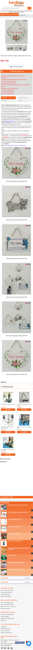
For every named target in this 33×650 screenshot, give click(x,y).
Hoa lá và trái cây (5, 630)
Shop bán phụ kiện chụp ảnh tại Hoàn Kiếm (18, 512)
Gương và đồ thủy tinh (6, 632)
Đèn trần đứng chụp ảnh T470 (15, 526)
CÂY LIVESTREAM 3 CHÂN (14, 519)
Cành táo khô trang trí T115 (14, 533)
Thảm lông (3, 626)
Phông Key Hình (12, 555)
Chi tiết (4, 97)
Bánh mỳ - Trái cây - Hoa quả (8, 606)
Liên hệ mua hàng (22, 97)
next (30, 421)
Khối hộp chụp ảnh (5, 628)
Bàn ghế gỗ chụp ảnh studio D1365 (16, 562)
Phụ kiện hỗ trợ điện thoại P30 (15, 541)
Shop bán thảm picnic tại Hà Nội (15, 569)
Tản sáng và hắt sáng (6, 592)
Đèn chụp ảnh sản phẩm (7, 590)
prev (2, 421)
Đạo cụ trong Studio (6, 596)
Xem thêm (27, 578)
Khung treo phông (5, 594)
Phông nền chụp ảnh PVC (7, 618)
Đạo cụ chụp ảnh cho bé (7, 602)
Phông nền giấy (5, 616)
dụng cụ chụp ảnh (10, 121)
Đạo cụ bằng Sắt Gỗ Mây (7, 604)
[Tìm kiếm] (29, 8)
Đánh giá (20, 100)
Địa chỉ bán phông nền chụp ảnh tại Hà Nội (17, 505)
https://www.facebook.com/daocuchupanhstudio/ (15, 145)
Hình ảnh (4, 100)
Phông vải (3, 620)
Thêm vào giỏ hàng (17, 66)
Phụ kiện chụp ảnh (5, 608)
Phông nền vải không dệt (7, 614)
